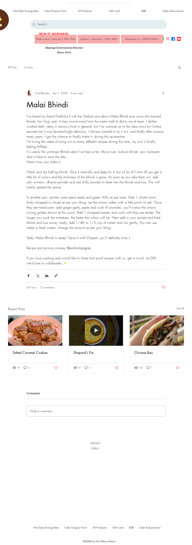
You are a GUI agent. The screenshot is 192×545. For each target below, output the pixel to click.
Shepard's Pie (83, 352)
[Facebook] (173, 39)
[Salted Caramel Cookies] (35, 330)
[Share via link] (56, 275)
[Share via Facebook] (28, 275)
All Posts (12, 67)
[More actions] (163, 93)
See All (180, 308)
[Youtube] (179, 39)
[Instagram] (168, 39)
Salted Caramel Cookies (30, 352)
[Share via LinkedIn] (47, 275)
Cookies (28, 67)
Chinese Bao (143, 352)
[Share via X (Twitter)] (37, 275)
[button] (179, 67)
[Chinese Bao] (157, 330)
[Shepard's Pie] (96, 330)
